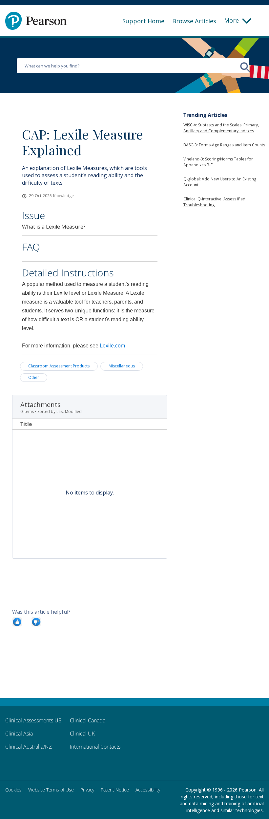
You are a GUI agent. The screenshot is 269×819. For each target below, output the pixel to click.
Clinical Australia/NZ (28, 746)
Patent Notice (115, 790)
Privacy (87, 790)
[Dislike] (36, 621)
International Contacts (95, 746)
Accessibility (147, 790)
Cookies (13, 790)
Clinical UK (82, 733)
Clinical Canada (87, 720)
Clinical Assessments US (33, 720)
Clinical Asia (19, 733)
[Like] (17, 621)
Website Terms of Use (51, 790)
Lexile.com (112, 345)
